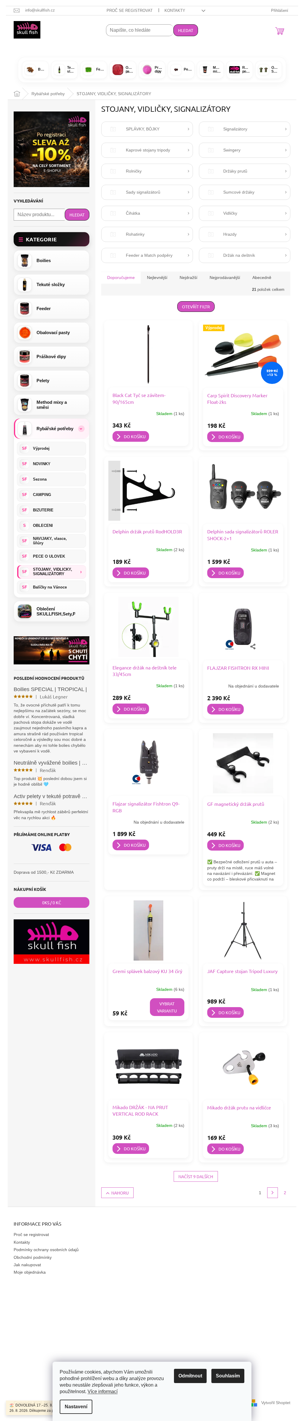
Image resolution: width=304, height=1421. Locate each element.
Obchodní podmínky (33, 1257)
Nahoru (120, 1192)
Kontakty (174, 10)
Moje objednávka (30, 1272)
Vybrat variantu (167, 1007)
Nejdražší (188, 277)
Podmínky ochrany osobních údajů (46, 1249)
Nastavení (76, 1406)
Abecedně (261, 277)
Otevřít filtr (196, 306)
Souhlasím (228, 1375)
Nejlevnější (157, 277)
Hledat (185, 30)
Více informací (103, 1391)
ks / (51, 902)
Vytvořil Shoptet (275, 1402)
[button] (51, 429)
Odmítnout (190, 1375)
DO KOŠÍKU (135, 436)
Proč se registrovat (130, 10)
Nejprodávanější (225, 277)
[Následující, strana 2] (272, 1192)
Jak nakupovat (27, 1264)
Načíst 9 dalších (195, 1176)
